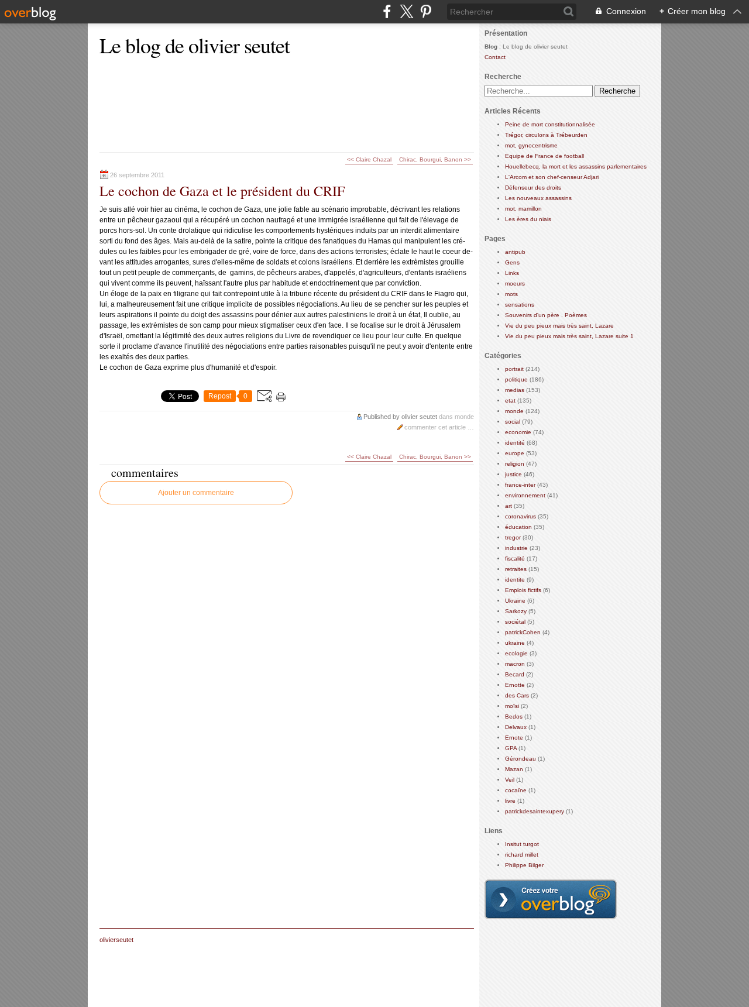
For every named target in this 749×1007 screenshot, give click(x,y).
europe (514, 453)
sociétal (515, 621)
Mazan (514, 769)
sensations (519, 304)
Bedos (514, 716)
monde (464, 416)
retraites (516, 569)
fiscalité (515, 558)
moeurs (515, 283)
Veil (509, 779)
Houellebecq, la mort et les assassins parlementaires (576, 166)
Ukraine (515, 600)
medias (514, 390)
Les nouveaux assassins (538, 198)
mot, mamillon (523, 208)
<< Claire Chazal (369, 159)
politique (516, 379)
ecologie (516, 653)
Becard (514, 674)
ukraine (515, 643)
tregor (513, 537)
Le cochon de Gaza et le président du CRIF (222, 190)
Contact (495, 57)
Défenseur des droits (533, 187)
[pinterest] (425, 11)
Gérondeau (520, 758)
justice (513, 474)
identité (515, 442)
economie (518, 432)
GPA (511, 748)
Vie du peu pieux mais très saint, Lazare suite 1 (569, 336)
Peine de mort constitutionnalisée (550, 124)
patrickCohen (523, 632)
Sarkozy (516, 611)
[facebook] (387, 11)
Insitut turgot (522, 844)
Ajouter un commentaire (196, 493)
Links (512, 273)
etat (510, 400)
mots (511, 294)
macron (515, 664)
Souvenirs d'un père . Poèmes (546, 315)
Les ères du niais (528, 219)
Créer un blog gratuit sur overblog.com (551, 899)
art (508, 506)
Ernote (514, 737)
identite (515, 579)
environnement (525, 495)
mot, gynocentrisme (531, 145)
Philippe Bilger (524, 865)
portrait (514, 369)
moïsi (512, 706)
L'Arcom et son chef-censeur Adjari (552, 177)
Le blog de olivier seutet (194, 45)
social (512, 421)
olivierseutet (116, 939)
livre (510, 801)
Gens (512, 262)
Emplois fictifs (523, 590)
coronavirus (520, 516)
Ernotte (515, 685)
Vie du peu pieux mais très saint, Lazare (559, 325)
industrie (516, 548)
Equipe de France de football (544, 156)
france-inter (520, 485)
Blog (491, 46)
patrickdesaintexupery (534, 811)
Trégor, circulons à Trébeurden (546, 135)
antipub (515, 252)
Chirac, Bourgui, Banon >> (435, 159)
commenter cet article (436, 427)
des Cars (517, 695)
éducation (518, 527)
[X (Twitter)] (406, 11)
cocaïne (516, 790)
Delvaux (516, 727)
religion (514, 463)
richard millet (521, 854)
